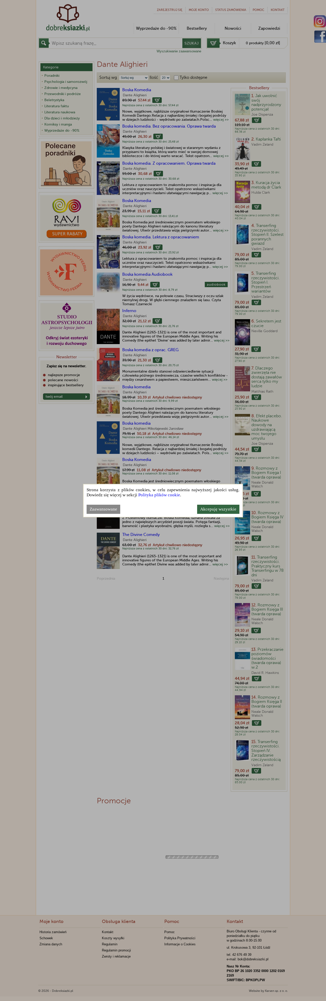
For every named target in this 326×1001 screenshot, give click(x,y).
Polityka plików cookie (159, 494)
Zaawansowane (103, 509)
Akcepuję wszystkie (218, 509)
